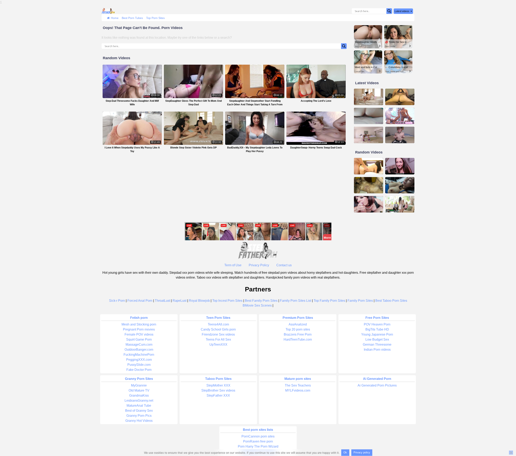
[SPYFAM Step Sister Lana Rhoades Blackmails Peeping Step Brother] (368, 135)
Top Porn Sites (155, 18)
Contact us (284, 265)
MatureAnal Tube (139, 405)
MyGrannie (139, 385)
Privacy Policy (259, 265)
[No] (511, 453)
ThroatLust (162, 300)
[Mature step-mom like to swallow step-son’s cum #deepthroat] (368, 204)
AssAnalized (298, 324)
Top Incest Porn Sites (227, 300)
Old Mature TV (139, 390)
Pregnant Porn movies (139, 329)
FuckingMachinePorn (139, 354)
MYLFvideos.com (297, 390)
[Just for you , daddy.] (399, 135)
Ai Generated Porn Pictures (377, 385)
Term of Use (232, 265)
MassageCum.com (139, 344)
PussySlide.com (139, 364)
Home (115, 18)
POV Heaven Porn (377, 324)
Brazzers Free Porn (298, 334)
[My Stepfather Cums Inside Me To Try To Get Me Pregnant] (399, 185)
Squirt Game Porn (139, 339)
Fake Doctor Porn (139, 369)
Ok (345, 452)
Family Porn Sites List (295, 300)
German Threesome (377, 344)
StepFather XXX (218, 395)
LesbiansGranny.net (139, 400)
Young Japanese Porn (377, 334)
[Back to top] (504, 438)
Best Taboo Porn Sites (391, 300)
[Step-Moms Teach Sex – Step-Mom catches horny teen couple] (368, 97)
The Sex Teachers (298, 385)
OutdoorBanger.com (139, 349)
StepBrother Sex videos (218, 390)
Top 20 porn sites (298, 329)
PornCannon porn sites (258, 436)
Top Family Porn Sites (329, 300)
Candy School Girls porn (218, 329)
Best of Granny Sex (139, 410)
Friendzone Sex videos (218, 334)
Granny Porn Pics (139, 415)
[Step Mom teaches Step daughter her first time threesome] (399, 116)
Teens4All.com (218, 324)
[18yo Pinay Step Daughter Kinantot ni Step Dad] (368, 166)
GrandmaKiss (139, 395)
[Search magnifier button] (389, 11)
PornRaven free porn (258, 441)
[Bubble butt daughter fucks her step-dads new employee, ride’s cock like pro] (399, 97)
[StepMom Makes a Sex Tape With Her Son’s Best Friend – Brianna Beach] (368, 116)
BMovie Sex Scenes (257, 305)
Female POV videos (139, 334)
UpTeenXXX (218, 344)
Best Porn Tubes (132, 18)
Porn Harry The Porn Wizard (258, 446)
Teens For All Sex (218, 339)
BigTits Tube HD (377, 329)
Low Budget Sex (377, 339)
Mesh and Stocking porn (139, 324)
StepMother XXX (218, 385)
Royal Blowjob (199, 300)
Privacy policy (362, 452)
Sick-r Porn (117, 300)
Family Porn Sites (360, 300)
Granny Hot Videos (139, 420)
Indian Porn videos (377, 349)
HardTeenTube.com (298, 339)
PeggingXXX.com (139, 359)
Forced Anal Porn (139, 300)
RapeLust (179, 300)
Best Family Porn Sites (261, 300)
